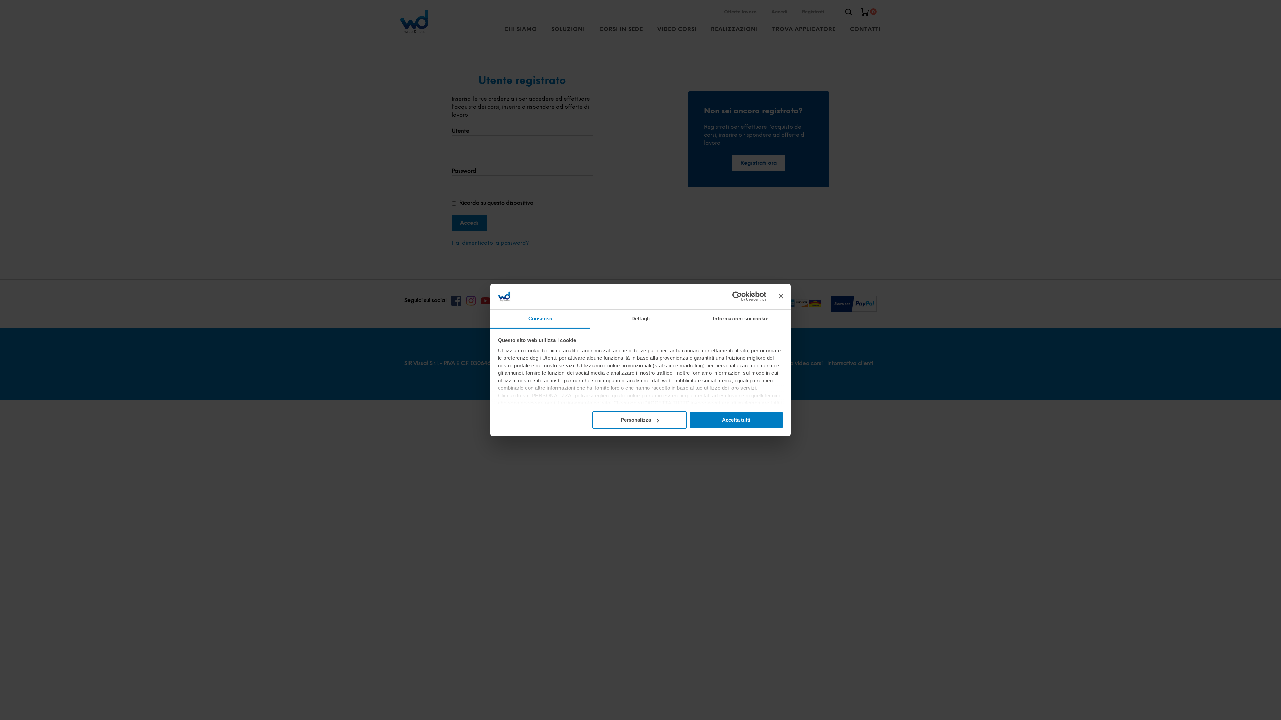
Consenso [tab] (540, 318)
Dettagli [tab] (640, 318)
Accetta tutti (736, 420)
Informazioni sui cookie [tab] (740, 318)
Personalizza (636, 420)
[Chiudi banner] (781, 296)
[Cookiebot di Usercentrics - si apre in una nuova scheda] (737, 296)
